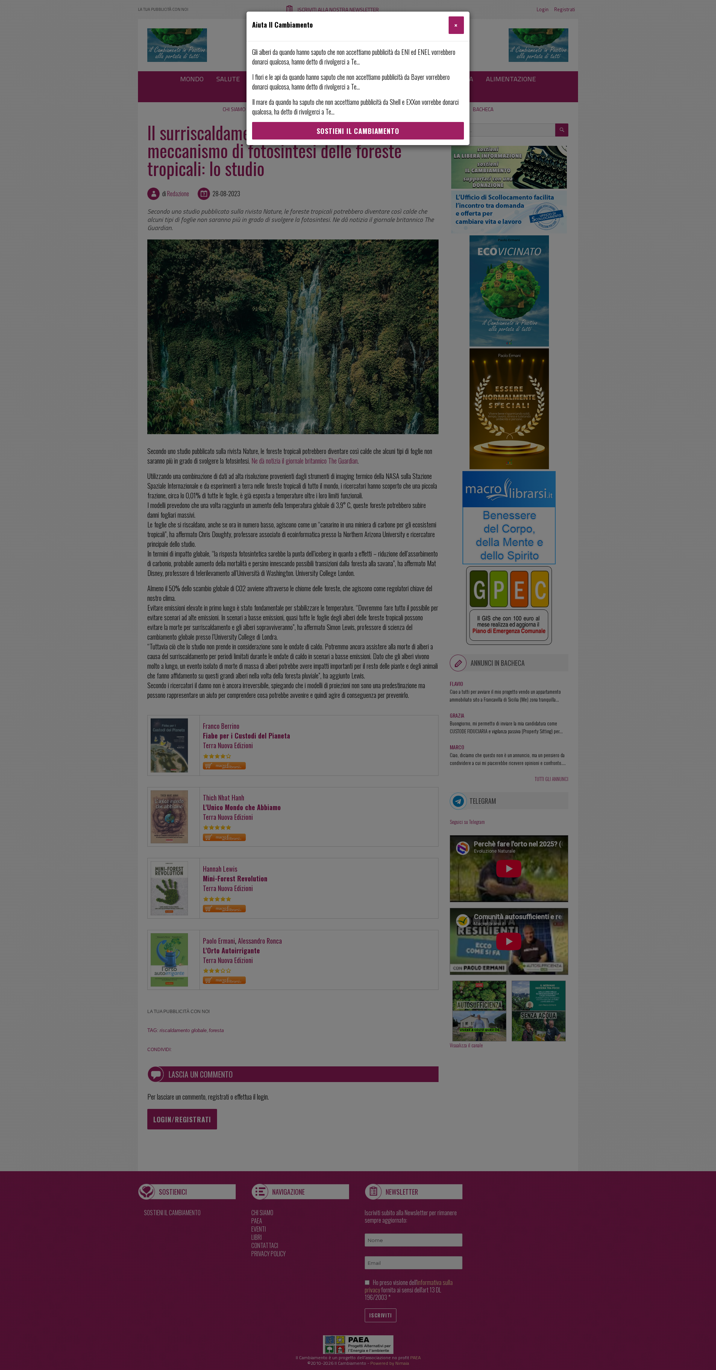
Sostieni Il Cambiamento (358, 131)
